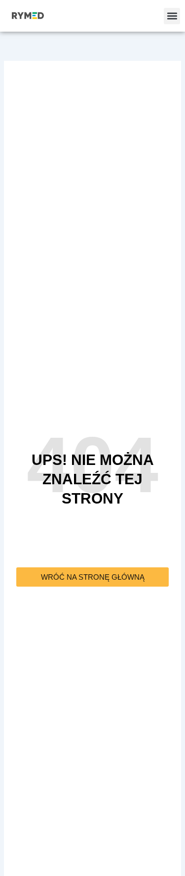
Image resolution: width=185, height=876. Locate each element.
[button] (172, 16)
